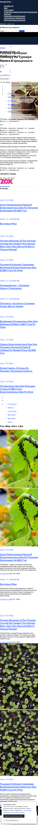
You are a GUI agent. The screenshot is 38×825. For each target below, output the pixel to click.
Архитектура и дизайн (17, 74)
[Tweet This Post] (21, 398)
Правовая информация (14, 16)
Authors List (9, 6)
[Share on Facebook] (21, 396)
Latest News (9, 10)
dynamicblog (5, 75)
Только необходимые (11, 820)
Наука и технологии (16, 65)
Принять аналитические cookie (14, 816)
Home (6, 8)
